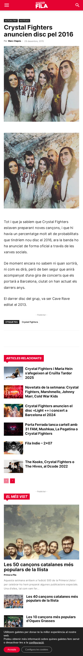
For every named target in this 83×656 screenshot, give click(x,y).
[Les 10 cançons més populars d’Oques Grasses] (13, 622)
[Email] (43, 339)
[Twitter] (25, 339)
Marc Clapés (14, 41)
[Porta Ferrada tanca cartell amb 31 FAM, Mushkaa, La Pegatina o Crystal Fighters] (13, 429)
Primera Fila (10, 575)
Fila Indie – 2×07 (38, 443)
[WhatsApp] (8, 339)
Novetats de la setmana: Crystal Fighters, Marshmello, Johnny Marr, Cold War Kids (52, 391)
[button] (6, 5)
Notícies (24, 20)
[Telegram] (16, 339)
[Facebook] (34, 339)
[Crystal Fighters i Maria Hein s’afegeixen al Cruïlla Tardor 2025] (13, 373)
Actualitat (11, 20)
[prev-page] (6, 480)
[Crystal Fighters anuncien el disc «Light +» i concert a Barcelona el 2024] (13, 410)
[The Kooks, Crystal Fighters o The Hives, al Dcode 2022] (13, 466)
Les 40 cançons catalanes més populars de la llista (52, 598)
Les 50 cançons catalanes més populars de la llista (38, 567)
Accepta (12, 649)
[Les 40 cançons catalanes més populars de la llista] (13, 601)
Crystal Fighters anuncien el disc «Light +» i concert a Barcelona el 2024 (49, 410)
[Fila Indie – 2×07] (13, 448)
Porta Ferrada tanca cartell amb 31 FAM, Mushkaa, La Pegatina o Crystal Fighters (51, 429)
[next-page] (12, 480)
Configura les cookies (36, 649)
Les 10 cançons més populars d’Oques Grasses (51, 619)
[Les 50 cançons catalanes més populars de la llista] (41, 532)
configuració (36, 642)
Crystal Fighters (30, 322)
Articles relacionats (24, 358)
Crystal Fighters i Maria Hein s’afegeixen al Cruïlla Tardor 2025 (49, 373)
